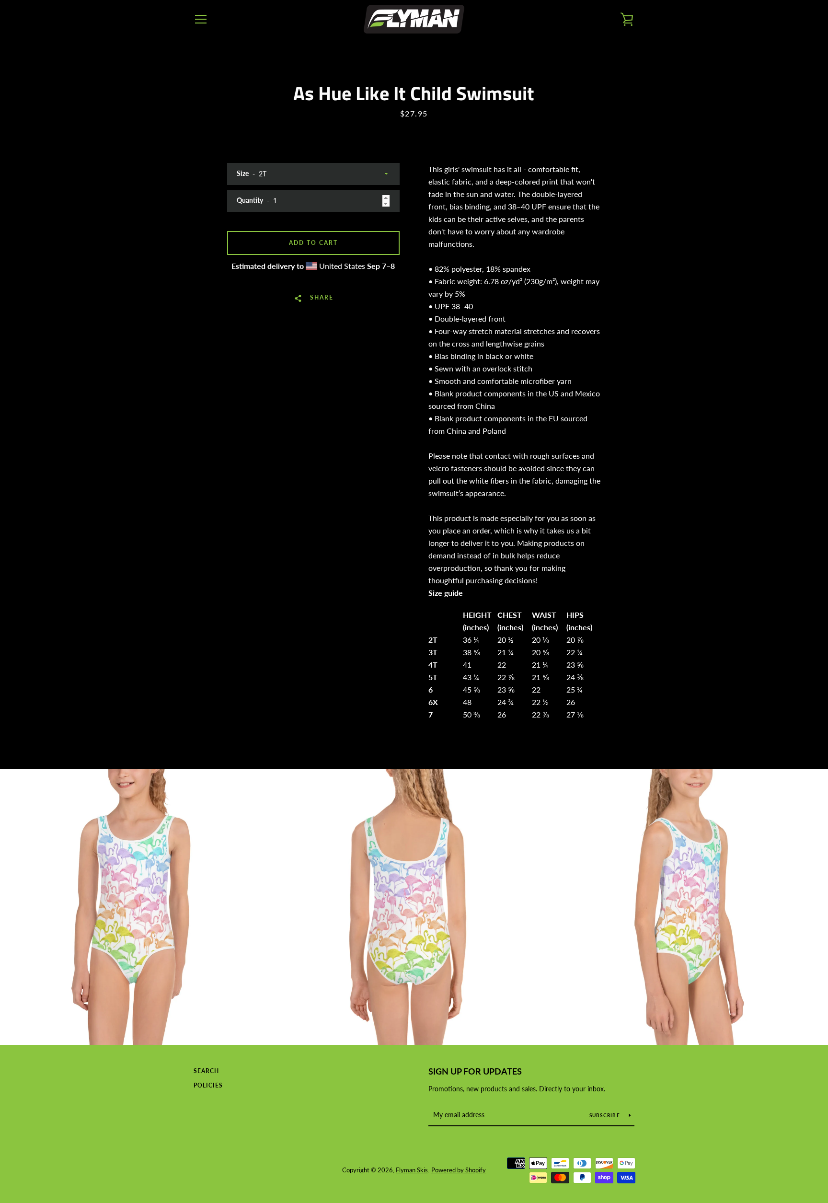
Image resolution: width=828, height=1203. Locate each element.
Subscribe (605, 1115)
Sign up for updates (475, 1071)
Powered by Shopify (458, 1170)
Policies (208, 1085)
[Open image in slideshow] (138, 907)
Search (206, 1071)
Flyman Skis (412, 1170)
